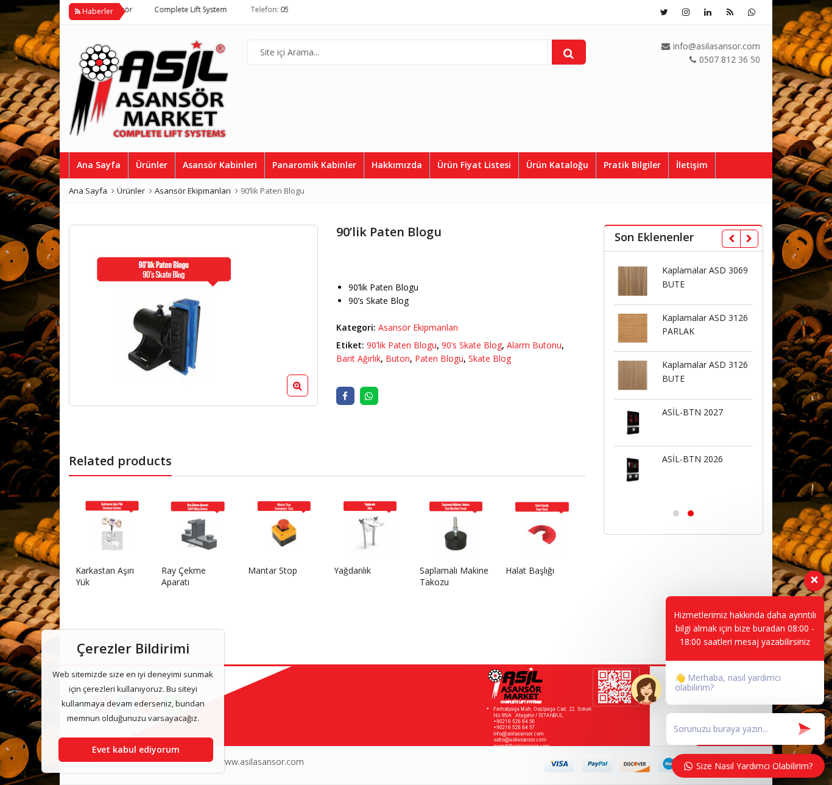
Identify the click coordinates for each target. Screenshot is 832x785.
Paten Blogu (439, 358)
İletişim (692, 165)
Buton (398, 358)
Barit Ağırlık (358, 358)
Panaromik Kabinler (314, 165)
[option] (193, 315)
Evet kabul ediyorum (136, 749)
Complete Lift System (169, 9)
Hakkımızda (397, 165)
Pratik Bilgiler (632, 165)
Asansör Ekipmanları (418, 327)
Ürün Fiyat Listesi (474, 165)
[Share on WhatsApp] (369, 396)
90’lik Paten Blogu (402, 345)
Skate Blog (489, 358)
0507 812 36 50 (285, 9)
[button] (307, 395)
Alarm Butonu (534, 345)
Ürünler (151, 165)
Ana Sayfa (99, 165)
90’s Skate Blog (472, 345)
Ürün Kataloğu (557, 165)
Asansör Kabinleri (220, 165)
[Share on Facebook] (345, 396)
